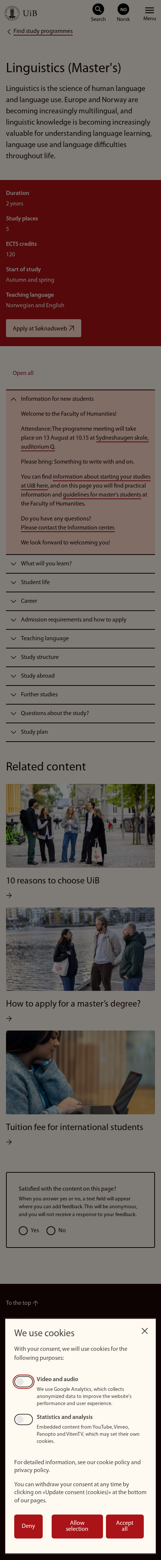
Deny (28, 1526)
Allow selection (77, 1526)
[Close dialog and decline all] (144, 1329)
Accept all (124, 1526)
